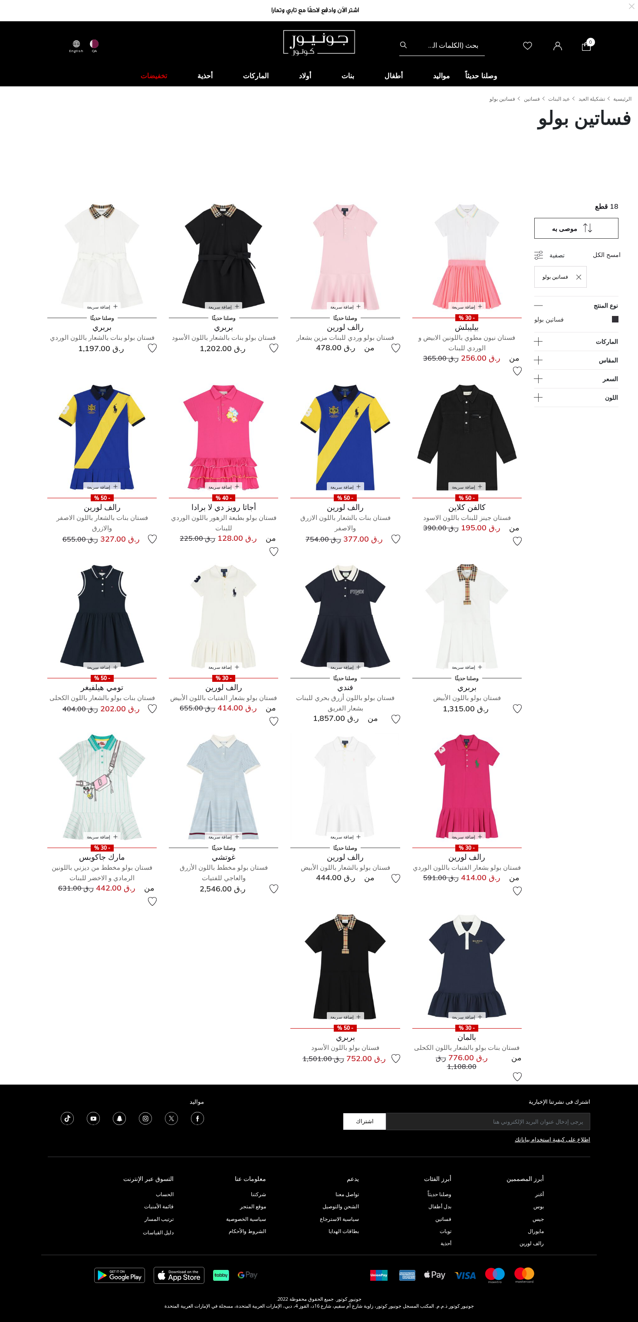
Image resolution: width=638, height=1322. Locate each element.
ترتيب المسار (159, 1219)
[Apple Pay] (435, 1274)
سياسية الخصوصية (246, 1219)
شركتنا (258, 1194)
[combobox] (442, 45)
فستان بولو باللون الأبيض (467, 698)
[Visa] (465, 1275)
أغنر (539, 1194)
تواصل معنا (346, 1194)
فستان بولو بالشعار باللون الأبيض (345, 867)
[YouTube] (93, 1117)
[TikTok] (67, 1117)
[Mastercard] (524, 1274)
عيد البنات (559, 98)
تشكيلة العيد (592, 98)
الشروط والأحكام (247, 1231)
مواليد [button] (441, 75)
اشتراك (365, 1121)
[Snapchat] (119, 1117)
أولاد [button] (305, 75)
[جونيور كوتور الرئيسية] (319, 42)
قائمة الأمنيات (159, 1206)
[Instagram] (145, 1117)
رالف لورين (532, 1243)
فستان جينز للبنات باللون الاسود (467, 517)
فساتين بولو (502, 98)
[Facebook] (197, 1117)
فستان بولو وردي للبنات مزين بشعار (345, 337)
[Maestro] (495, 1274)
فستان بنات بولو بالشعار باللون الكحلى (102, 698)
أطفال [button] (394, 75)
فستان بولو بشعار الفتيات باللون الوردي (467, 867)
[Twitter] (171, 1117)
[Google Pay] (247, 1274)
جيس (538, 1219)
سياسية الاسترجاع (339, 1219)
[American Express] (407, 1274)
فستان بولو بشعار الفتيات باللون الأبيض (223, 698)
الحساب (165, 1194)
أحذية (446, 1243)
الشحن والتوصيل (340, 1206)
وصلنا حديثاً (439, 1194)
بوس (538, 1206)
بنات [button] (348, 75)
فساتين (532, 98)
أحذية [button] (205, 75)
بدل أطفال (439, 1206)
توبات (445, 1231)
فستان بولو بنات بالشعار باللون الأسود (224, 337)
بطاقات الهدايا (344, 1231)
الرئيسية (622, 98)
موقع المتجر (253, 1206)
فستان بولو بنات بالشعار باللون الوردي (102, 337)
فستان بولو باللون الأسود (345, 1047)
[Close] (632, 5)
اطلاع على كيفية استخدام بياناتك (552, 1139)
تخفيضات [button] (154, 75)
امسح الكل (607, 254)
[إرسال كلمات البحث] (403, 45)
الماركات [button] (256, 75)
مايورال (536, 1231)
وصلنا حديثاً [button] (481, 75)
